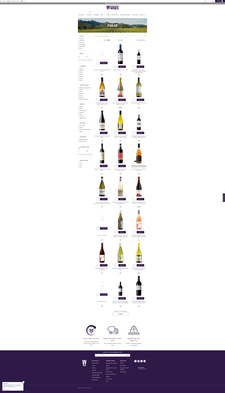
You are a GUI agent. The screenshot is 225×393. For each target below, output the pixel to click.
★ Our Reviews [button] (223, 197)
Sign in (212, 1)
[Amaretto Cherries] (102, 217)
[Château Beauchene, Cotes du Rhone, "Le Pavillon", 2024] (139, 186)
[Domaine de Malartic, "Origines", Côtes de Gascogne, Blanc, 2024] (120, 219)
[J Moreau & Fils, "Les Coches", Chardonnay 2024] (139, 253)
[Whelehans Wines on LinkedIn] (144, 361)
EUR (205, 1)
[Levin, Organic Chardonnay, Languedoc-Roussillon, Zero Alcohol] (102, 186)
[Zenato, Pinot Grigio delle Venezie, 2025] (139, 87)
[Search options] (146, 36)
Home (24, 1)
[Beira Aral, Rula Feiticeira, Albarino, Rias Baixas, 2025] (120, 87)
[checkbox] (84, 38)
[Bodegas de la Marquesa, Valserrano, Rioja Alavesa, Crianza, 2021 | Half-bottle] (139, 54)
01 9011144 (4, 1)
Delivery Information (96, 377)
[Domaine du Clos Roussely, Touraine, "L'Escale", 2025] (120, 120)
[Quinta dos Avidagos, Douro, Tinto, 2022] (102, 153)
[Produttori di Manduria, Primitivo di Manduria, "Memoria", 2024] (139, 286)
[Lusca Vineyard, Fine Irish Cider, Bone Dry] (139, 153)
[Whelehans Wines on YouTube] (138, 361)
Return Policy (95, 379)
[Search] (135, 12)
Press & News (109, 378)
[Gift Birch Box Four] (102, 284)
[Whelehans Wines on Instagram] (141, 361)
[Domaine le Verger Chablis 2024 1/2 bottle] (102, 52)
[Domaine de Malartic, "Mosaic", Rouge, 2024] (102, 253)
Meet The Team (109, 371)
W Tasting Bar (123, 365)
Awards (107, 376)
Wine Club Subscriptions (97, 372)
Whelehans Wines (88, 387)
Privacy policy (123, 371)
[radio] (108, 40)
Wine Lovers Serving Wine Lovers (112, 3)
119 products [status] (120, 40)
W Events (94, 370)
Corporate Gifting (95, 375)
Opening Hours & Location (111, 363)
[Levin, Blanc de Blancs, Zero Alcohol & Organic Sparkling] (120, 186)
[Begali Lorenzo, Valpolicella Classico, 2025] (120, 153)
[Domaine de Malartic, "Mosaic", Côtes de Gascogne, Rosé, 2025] (139, 219)
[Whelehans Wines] (112, 7)
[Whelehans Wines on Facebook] (135, 361)
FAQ (107, 381)
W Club (93, 365)
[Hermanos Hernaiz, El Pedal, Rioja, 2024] (102, 120)
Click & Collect (95, 363)
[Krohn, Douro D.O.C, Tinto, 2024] (120, 54)
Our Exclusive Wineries (111, 374)
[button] (82, 15)
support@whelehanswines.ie (14, 1)
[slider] (78, 59)
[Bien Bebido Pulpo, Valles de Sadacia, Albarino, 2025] (102, 87)
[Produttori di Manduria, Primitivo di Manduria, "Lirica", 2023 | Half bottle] (120, 286)
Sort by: (141, 40)
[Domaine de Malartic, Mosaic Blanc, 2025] (120, 253)
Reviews (108, 365)
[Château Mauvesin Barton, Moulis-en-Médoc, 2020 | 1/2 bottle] (139, 120)
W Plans (94, 367)
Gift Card (122, 363)
